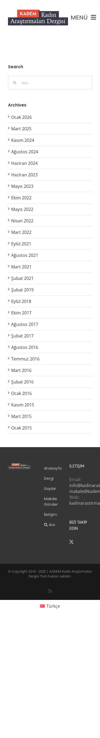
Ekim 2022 (21, 198)
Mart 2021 (21, 267)
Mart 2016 (21, 370)
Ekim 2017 (21, 313)
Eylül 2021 (21, 244)
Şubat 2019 (22, 290)
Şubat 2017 (22, 336)
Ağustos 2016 (24, 347)
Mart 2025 (21, 129)
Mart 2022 (21, 232)
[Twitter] (71, 542)
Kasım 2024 (22, 140)
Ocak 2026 (21, 117)
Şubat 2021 (22, 278)
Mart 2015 (21, 416)
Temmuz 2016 (25, 359)
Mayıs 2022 (22, 209)
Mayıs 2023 (22, 186)
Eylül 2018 (21, 301)
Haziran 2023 (24, 175)
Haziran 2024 (24, 163)
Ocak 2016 (21, 393)
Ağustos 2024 (24, 152)
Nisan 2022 (22, 221)
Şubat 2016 (22, 382)
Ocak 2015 (21, 428)
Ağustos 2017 (24, 324)
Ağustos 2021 (24, 255)
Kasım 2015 (22, 405)
